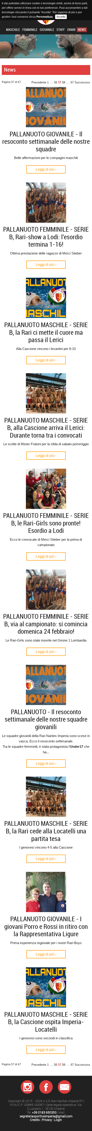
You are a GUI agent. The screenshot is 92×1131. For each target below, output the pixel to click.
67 (72, 82)
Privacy (47, 1120)
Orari (71, 30)
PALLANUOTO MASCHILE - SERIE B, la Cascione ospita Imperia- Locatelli (46, 1022)
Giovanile (47, 30)
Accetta (60, 16)
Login (58, 1120)
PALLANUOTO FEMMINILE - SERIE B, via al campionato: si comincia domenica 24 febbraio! (46, 624)
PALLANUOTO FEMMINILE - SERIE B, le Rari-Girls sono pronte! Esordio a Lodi (46, 523)
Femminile (29, 30)
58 (63, 82)
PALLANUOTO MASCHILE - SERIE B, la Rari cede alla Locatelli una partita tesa (46, 831)
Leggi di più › (46, 169)
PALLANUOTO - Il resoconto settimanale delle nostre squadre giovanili (46, 719)
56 (55, 82)
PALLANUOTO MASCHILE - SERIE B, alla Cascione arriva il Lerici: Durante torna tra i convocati (46, 428)
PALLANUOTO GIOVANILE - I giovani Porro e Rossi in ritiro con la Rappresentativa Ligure (46, 926)
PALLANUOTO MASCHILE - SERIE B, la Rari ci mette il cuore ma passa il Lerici (46, 332)
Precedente (38, 82)
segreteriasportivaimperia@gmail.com (46, 1116)
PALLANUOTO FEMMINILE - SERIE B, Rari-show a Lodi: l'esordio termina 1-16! (46, 237)
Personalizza (44, 16)
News (82, 30)
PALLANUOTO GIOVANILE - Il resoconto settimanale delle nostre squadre (46, 141)
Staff (60, 30)
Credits (35, 1120)
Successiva (82, 82)
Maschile (13, 30)
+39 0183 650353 (44, 1112)
